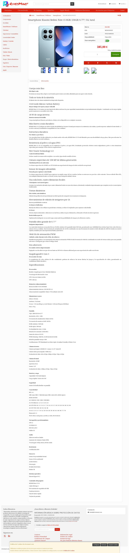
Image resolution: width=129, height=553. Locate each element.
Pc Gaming (38, 10)
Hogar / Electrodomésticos (10, 59)
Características (34, 81)
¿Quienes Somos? (40, 540)
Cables (5, 44)
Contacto (113, 4)
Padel (122, 10)
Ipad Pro (51, 10)
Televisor (5, 30)
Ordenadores (7, 15)
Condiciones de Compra (42, 538)
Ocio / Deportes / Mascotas (10, 66)
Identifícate (102, 4)
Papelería (6, 63)
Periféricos (6, 48)
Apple (5, 70)
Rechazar (104, 545)
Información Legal (66, 534)
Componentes (7, 19)
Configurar (96, 545)
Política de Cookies (69, 550)
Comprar (115, 54)
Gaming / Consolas (8, 41)
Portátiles (5, 23)
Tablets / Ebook (7, 52)
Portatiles (8, 10)
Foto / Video (6, 55)
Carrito (122, 4)
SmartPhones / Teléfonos (10, 26)
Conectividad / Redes (9, 37)
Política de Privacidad (73, 521)
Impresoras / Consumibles (10, 34)
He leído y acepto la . (47, 525)
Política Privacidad (40, 536)
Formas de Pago (65, 538)
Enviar (57, 529)
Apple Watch (64, 10)
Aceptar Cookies (113, 545)
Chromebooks (23, 10)
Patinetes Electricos (82, 10)
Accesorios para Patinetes (105, 10)
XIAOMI (107, 27)
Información (45, 81)
